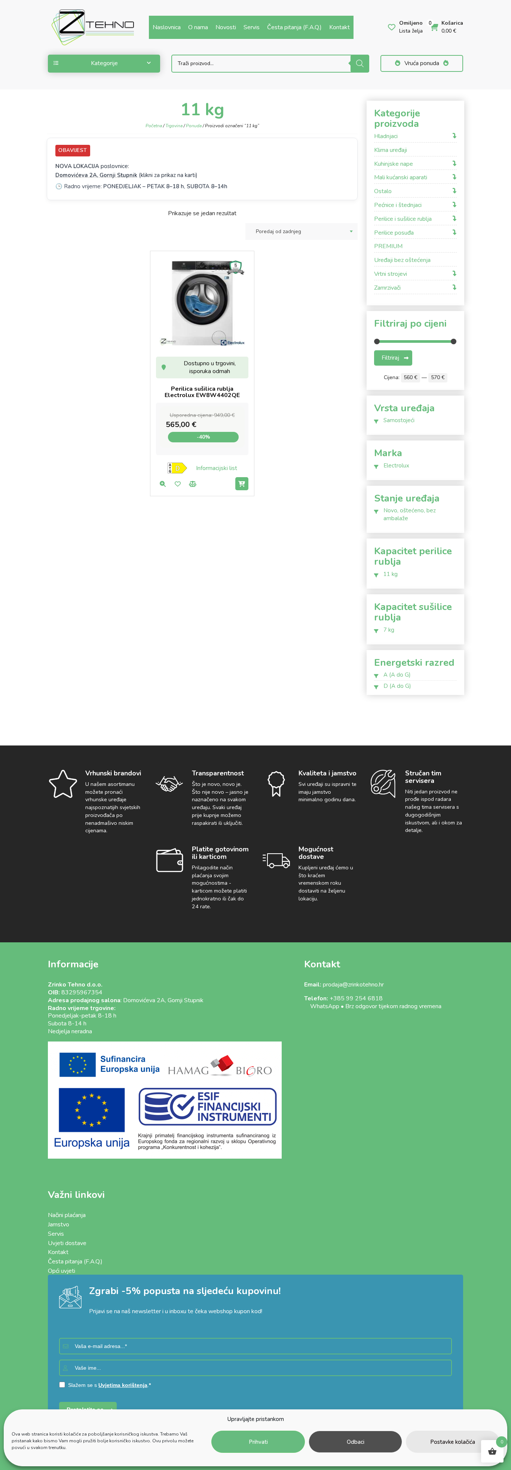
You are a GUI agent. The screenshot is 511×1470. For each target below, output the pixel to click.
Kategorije (104, 63)
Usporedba (192, 483)
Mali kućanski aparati (400, 178)
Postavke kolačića (452, 1442)
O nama (198, 27)
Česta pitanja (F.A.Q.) (294, 27)
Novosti (225, 27)
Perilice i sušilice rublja (403, 219)
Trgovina (174, 126)
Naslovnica (167, 27)
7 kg (388, 630)
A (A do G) (397, 674)
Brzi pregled (162, 483)
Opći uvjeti (61, 1271)
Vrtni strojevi (390, 274)
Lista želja (177, 483)
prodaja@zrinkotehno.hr (353, 984)
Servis (252, 27)
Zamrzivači (387, 288)
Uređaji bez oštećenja (402, 260)
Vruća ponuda (422, 63)
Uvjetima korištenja (122, 1385)
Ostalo (383, 191)
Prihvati (258, 1442)
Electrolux (396, 465)
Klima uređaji (390, 150)
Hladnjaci (386, 136)
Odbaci (355, 1442)
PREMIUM (388, 246)
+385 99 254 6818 (356, 998)
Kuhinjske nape (393, 164)
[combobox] (301, 231)
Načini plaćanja (67, 1215)
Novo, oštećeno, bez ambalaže (409, 514)
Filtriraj (390, 358)
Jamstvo (58, 1224)
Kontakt (339, 27)
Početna (154, 126)
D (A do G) (397, 686)
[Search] (360, 64)
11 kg (390, 574)
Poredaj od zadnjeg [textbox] (278, 231)
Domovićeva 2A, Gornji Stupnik (96, 175)
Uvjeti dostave (67, 1243)
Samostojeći (398, 420)
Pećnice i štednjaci (398, 205)
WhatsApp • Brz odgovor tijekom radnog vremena (372, 1006)
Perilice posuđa (394, 233)
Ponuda (194, 126)
